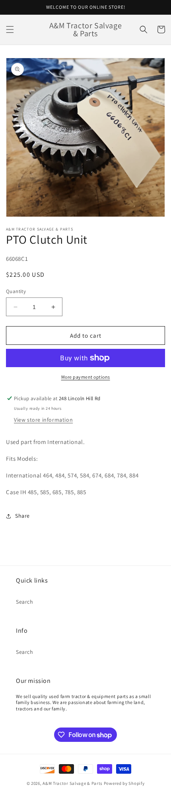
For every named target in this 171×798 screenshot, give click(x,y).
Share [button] (22, 515)
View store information (43, 419)
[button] (10, 29)
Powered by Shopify (124, 783)
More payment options (85, 377)
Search (24, 601)
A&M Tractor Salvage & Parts (73, 783)
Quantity (16, 291)
